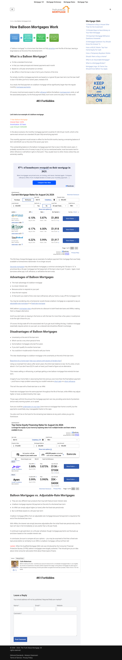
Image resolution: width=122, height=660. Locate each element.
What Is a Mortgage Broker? (95, 63)
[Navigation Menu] (12, 9)
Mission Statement (31, 655)
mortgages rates (25, 308)
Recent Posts (19, 558)
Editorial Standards (16, 655)
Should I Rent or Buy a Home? (96, 56)
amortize (52, 48)
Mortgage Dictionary (54, 2)
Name (16, 605)
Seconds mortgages (17, 267)
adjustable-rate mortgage (19, 303)
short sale (57, 381)
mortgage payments (23, 87)
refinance (43, 92)
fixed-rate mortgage (38, 303)
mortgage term (65, 92)
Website (59, 605)
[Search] (110, 9)
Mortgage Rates (69, 2)
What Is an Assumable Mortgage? (98, 60)
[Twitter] (16, 570)
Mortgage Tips (83, 2)
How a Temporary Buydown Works (98, 53)
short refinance (70, 381)
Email (37, 605)
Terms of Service (16, 658)
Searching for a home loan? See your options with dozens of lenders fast (35, 361)
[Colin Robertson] (14, 567)
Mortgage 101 (39, 2)
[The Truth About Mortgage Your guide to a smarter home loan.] (61, 9)
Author (12, 558)
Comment (18, 613)
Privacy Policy (28, 658)
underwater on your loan (31, 407)
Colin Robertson (25, 561)
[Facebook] (14, 570)
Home (11, 21)
